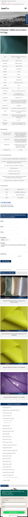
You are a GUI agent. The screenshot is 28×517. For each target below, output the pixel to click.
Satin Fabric (5, 458)
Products (5, 480)
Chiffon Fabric (6, 413)
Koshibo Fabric (6, 428)
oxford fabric (10, 206)
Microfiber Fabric (7, 431)
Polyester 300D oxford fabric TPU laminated (14, 367)
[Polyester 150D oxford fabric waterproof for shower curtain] (14, 296)
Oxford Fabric (25, 20)
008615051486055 (6, 4)
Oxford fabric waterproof (22, 269)
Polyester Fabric (7, 420)
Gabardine (5, 425)
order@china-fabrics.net (18, 4)
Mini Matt (5, 434)
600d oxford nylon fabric (6, 269)
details (7, 297)
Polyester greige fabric (8, 453)
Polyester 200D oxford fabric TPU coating (14, 397)
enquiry (20, 297)
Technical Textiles (7, 475)
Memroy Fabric (6, 436)
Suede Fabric (6, 461)
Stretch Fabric (6, 456)
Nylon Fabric (6, 422)
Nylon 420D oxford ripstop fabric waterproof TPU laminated (14, 334)
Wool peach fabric (7, 469)
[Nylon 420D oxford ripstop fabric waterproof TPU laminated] (14, 329)
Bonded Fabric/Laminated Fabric (10, 410)
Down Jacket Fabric (7, 418)
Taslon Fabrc (6, 466)
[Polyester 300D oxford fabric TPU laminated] (14, 362)
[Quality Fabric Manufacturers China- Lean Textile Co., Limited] (5, 9)
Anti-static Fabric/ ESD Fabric (10, 477)
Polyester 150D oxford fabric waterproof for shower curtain (14, 301)
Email (3, 506)
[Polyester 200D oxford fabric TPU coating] (14, 392)
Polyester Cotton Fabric (8, 445)
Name (3, 502)
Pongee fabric (6, 447)
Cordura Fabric (6, 415)
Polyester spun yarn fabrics (9, 450)
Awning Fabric (6, 407)
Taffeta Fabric (6, 464)
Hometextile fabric (7, 472)
